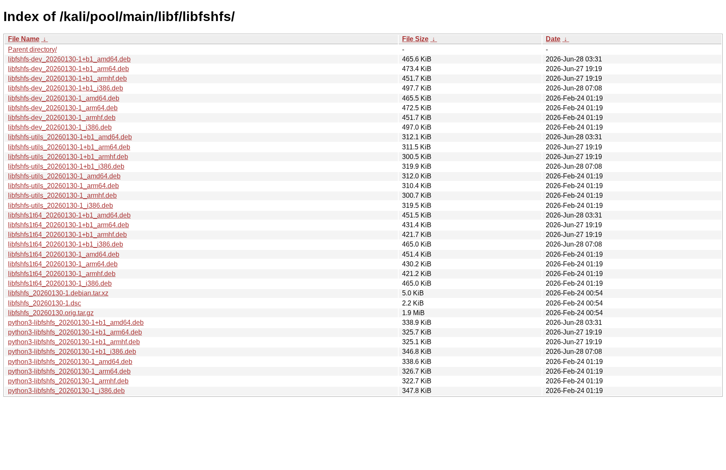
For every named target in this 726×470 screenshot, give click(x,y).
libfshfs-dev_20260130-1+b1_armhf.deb (67, 78)
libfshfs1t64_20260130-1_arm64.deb (63, 264)
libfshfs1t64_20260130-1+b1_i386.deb (65, 244)
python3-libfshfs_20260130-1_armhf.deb (68, 381)
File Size (415, 38)
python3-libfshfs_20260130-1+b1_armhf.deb (74, 341)
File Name (23, 38)
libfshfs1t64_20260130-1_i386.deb (60, 283)
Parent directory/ (32, 49)
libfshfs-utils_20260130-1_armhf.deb (62, 195)
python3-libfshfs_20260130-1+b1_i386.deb (72, 351)
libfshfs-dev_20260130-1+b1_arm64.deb (68, 68)
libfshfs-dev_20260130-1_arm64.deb (63, 108)
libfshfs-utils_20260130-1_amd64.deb (64, 176)
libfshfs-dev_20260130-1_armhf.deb (62, 117)
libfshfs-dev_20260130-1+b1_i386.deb (65, 88)
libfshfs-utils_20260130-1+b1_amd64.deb (70, 137)
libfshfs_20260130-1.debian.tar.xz (58, 293)
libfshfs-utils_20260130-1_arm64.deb (63, 185)
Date (553, 38)
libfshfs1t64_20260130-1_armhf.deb (62, 273)
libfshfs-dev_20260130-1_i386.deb (60, 127)
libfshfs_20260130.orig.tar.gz (51, 312)
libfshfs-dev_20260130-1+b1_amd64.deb (69, 59)
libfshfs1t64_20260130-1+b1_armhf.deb (67, 234)
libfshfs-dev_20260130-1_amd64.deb (63, 98)
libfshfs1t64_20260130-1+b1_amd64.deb (69, 215)
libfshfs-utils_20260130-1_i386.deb (60, 205)
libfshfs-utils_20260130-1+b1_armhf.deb (68, 156)
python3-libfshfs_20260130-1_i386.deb (66, 390)
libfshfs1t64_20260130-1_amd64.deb (63, 254)
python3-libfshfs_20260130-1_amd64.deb (70, 361)
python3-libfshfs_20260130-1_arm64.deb (69, 371)
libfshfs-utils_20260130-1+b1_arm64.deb (69, 147)
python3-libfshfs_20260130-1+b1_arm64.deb (75, 332)
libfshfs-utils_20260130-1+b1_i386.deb (66, 166)
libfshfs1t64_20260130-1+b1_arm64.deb (68, 224)
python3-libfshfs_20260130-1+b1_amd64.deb (76, 322)
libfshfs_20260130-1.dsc (44, 303)
